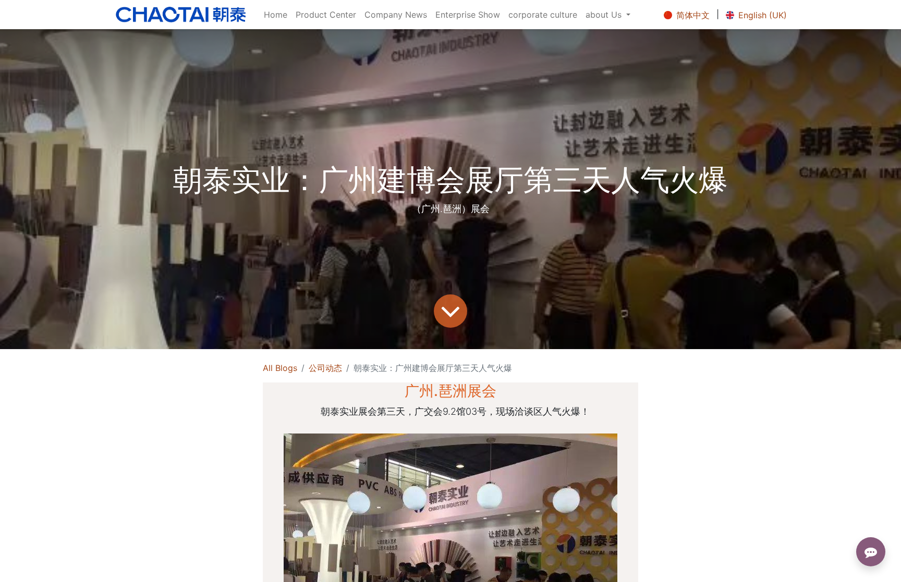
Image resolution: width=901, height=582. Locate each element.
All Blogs (280, 368)
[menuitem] (275, 14)
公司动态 (325, 368)
